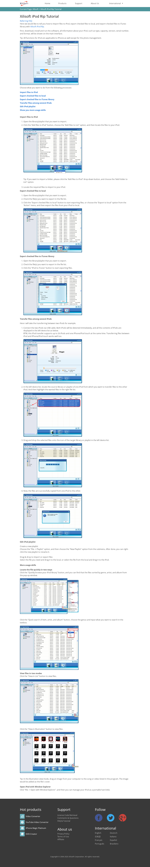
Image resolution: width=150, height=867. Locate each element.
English (98, 833)
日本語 (98, 836)
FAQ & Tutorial (63, 821)
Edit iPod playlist (28, 106)
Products (62, 3)
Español (113, 840)
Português (99, 843)
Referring (26, 21)
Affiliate (60, 839)
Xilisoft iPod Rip (37, 26)
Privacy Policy (63, 833)
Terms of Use (63, 836)
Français (98, 840)
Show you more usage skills (33, 110)
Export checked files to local (33, 95)
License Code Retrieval (67, 815)
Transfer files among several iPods (36, 103)
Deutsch (113, 833)
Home (47, 3)
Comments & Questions (68, 818)
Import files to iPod (29, 92)
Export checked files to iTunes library (37, 99)
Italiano (113, 836)
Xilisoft (35, 9)
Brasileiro (114, 843)
